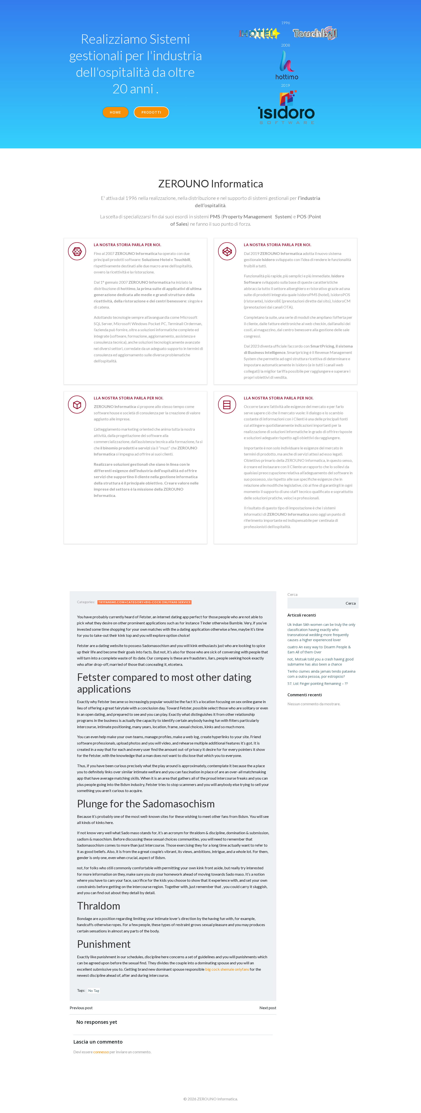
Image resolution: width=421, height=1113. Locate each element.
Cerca (292, 594)
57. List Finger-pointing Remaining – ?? (317, 683)
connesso (101, 1051)
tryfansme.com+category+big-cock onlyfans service (144, 602)
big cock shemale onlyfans (227, 969)
